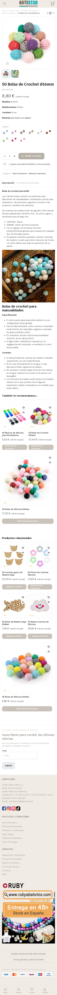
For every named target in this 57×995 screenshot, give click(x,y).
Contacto (6, 870)
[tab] (8, 183)
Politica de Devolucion (12, 838)
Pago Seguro (8, 834)
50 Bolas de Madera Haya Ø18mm (14, 623)
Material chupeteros (29, 11)
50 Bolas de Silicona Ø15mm (15, 697)
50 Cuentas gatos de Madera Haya (12, 573)
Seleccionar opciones (11, 447)
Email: (4, 751)
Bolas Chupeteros (8, 13)
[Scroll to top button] (52, 982)
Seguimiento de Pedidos (13, 855)
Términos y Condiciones (13, 830)
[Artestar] (28, 3)
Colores (5, 127)
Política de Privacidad (12, 826)
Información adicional (27, 182)
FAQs (4, 874)
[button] (4, 163)
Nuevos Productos (10, 863)
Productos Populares (12, 859)
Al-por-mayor (14, 11)
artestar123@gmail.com (21, 801)
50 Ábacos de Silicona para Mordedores (13, 434)
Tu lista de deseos (10, 866)
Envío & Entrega (9, 842)
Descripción (8, 182)
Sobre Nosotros (9, 822)
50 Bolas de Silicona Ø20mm (15, 509)
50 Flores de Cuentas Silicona (38, 573)
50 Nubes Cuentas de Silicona (38, 623)
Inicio (4, 11)
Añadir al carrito (33, 156)
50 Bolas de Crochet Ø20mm (38, 434)
